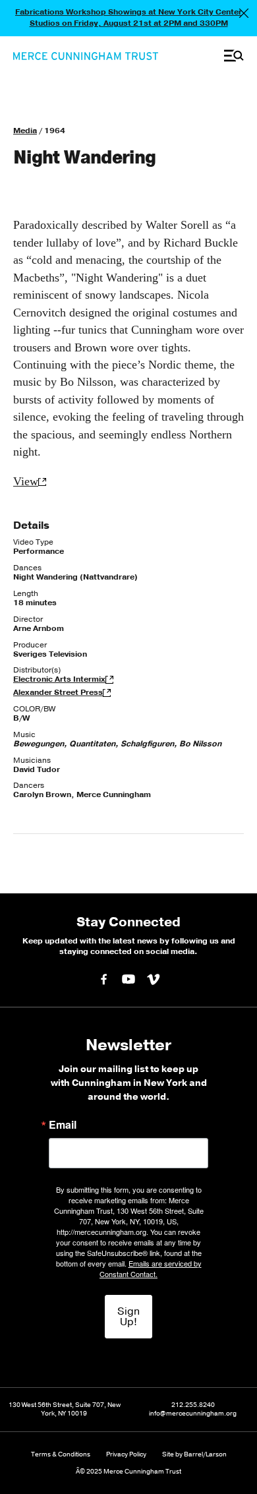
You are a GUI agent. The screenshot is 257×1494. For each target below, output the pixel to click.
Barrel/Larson (205, 1454)
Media (25, 130)
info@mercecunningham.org (193, 1414)
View (25, 481)
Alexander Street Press (58, 692)
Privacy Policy (126, 1454)
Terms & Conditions (60, 1454)
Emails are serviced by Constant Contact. (151, 1268)
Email (62, 1125)
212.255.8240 (193, 1405)
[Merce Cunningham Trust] (85, 56)
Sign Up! (128, 1316)
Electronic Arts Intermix (59, 679)
